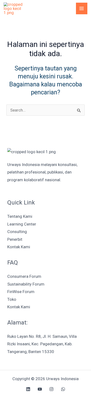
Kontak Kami (18, 246)
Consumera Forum (24, 276)
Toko (11, 299)
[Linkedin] (28, 389)
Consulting (17, 231)
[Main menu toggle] (82, 8)
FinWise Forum (20, 291)
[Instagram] (51, 389)
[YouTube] (40, 389)
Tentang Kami (19, 216)
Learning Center (21, 224)
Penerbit (14, 239)
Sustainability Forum (25, 284)
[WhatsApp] (63, 389)
